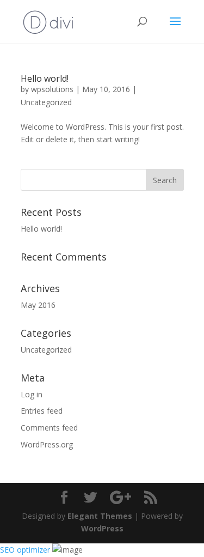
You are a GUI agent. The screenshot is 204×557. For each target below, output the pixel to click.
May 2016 (38, 305)
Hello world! (45, 78)
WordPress (102, 528)
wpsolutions (52, 89)
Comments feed (49, 427)
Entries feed (42, 410)
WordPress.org (47, 444)
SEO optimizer (25, 549)
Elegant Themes (99, 516)
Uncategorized (46, 102)
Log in (31, 394)
